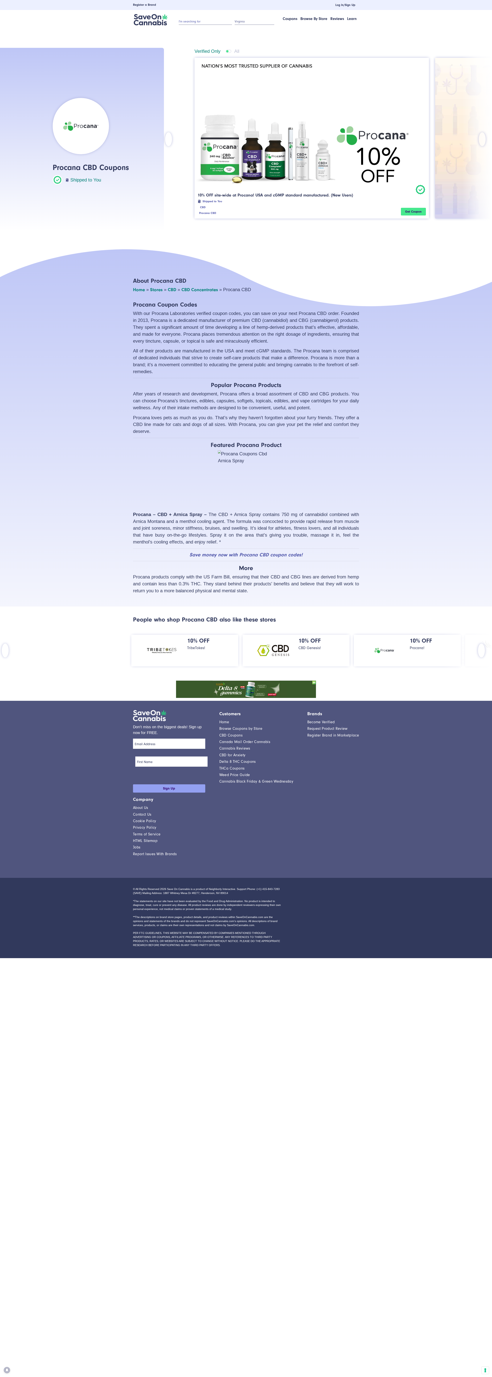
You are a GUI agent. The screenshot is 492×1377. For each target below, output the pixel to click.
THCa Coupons (232, 768)
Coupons (290, 19)
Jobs (136, 847)
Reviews (337, 19)
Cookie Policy (144, 821)
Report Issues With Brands (155, 854)
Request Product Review (327, 728)
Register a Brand (144, 5)
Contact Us (142, 814)
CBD (205, 207)
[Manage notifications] (7, 1370)
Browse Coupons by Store (240, 728)
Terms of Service (146, 834)
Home (139, 289)
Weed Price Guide (234, 775)
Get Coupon (413, 211)
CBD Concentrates (199, 289)
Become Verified (321, 722)
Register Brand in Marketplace (333, 735)
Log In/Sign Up (342, 5)
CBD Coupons (231, 735)
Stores (156, 289)
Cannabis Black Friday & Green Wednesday (256, 781)
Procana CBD (211, 213)
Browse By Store (313, 19)
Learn (352, 19)
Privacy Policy (144, 827)
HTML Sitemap (145, 840)
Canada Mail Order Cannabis (244, 742)
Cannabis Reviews (234, 748)
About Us (140, 807)
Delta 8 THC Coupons (237, 761)
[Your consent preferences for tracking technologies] (485, 1370)
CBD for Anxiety (232, 755)
